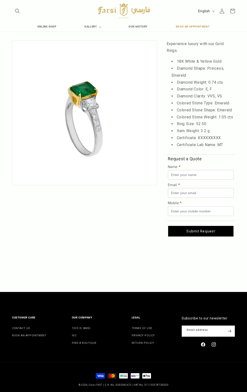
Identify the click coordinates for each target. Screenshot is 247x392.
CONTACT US (21, 328)
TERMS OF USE (142, 328)
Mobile (175, 203)
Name (174, 167)
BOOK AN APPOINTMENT (29, 335)
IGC (74, 335)
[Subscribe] (229, 331)
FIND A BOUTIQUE (84, 343)
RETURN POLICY (143, 343)
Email (174, 185)
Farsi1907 (95, 385)
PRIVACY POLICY (143, 335)
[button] (17, 11)
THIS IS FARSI (81, 328)
